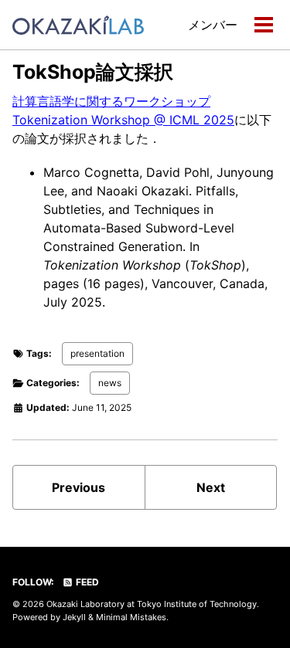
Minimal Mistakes (131, 617)
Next (210, 487)
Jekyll (74, 617)
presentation (97, 353)
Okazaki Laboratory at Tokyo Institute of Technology (151, 604)
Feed (86, 582)
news (109, 382)
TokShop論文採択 (92, 71)
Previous (78, 487)
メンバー (212, 24)
